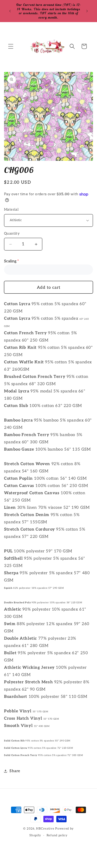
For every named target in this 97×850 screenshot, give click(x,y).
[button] (11, 46)
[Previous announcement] (10, 11)
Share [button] (14, 771)
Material (11, 209)
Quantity (12, 233)
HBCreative (45, 828)
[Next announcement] (87, 11)
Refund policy (57, 835)
